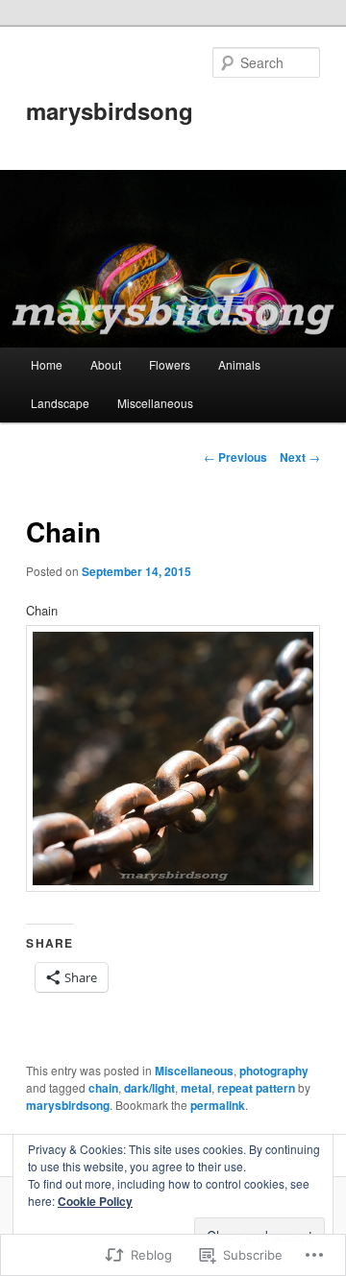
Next (300, 457)
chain (103, 1087)
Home (46, 364)
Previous (235, 457)
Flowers (169, 364)
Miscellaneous (155, 403)
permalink (217, 1105)
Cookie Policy (95, 1201)
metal (196, 1087)
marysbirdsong (109, 110)
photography (274, 1070)
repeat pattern (256, 1087)
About (105, 364)
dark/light (149, 1087)
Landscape (60, 403)
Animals (239, 364)
